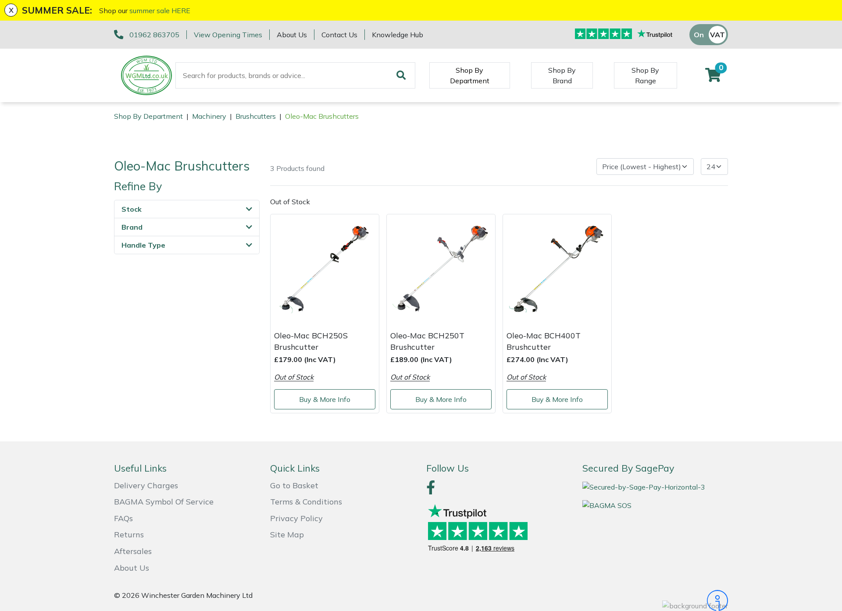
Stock (131, 209)
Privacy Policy (296, 518)
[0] (713, 77)
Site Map (287, 534)
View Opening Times (228, 34)
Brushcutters (255, 116)
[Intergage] (655, 600)
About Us (292, 34)
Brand (132, 227)
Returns (129, 534)
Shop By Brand (562, 75)
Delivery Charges (146, 485)
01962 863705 (154, 34)
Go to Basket (294, 485)
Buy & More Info (324, 399)
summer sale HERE (159, 10)
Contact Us (339, 34)
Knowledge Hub (397, 34)
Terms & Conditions (306, 502)
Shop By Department (469, 75)
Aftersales (133, 551)
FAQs (123, 518)
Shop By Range (645, 75)
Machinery (209, 116)
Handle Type (143, 245)
